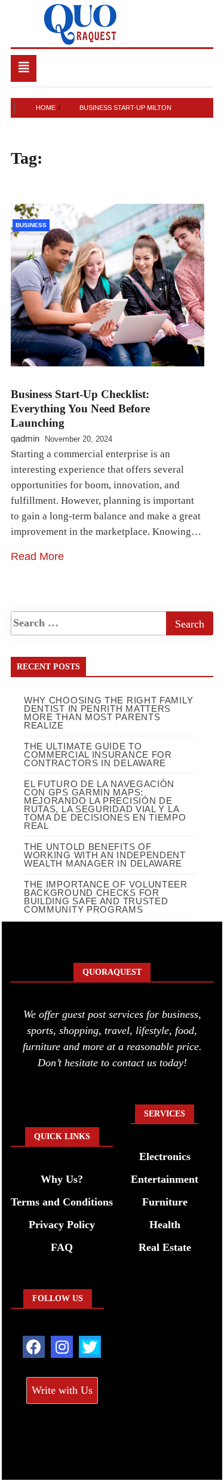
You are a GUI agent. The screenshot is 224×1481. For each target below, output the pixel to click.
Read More (37, 556)
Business (31, 225)
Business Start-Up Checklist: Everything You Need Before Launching (80, 408)
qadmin (25, 438)
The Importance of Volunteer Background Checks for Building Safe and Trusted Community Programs (106, 896)
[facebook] (34, 1347)
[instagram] (62, 1347)
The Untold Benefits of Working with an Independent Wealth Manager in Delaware (105, 855)
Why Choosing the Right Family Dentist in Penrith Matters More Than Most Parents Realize (108, 712)
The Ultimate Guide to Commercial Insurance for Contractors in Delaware (98, 754)
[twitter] (90, 1347)
